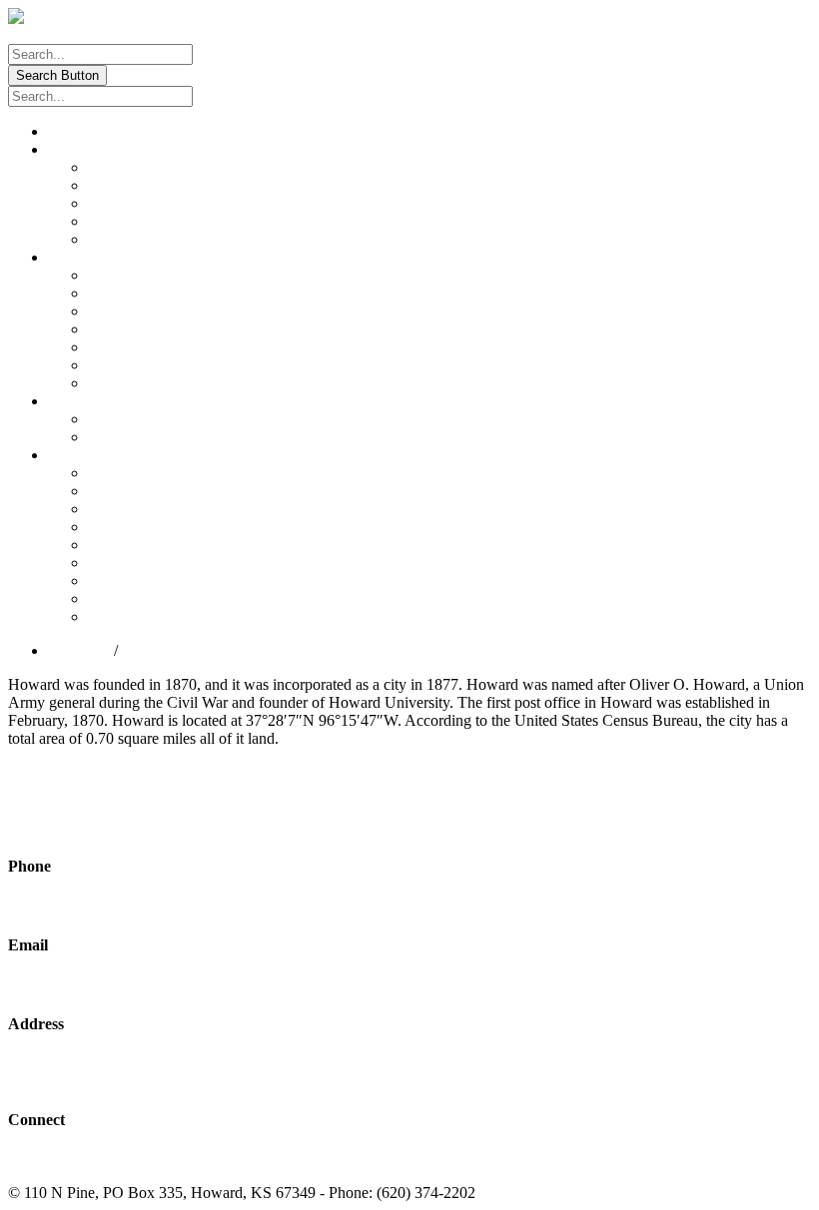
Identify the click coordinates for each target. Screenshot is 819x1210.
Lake (104, 310)
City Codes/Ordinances (161, 275)
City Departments (103, 454)
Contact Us (123, 239)
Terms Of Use (523, 1192)
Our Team (120, 185)
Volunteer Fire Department (172, 616)
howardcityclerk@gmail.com (99, 983)
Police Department (146, 598)
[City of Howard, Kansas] (93, 16)
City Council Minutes (156, 436)
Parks (105, 346)
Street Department (145, 490)
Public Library (133, 364)
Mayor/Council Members (167, 418)
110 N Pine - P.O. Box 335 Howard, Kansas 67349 (93, 1071)
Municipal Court (140, 328)
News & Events (138, 221)
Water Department (145, 508)
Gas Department (139, 544)
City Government (103, 257)
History (111, 203)
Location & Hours (145, 167)
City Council (88, 400)
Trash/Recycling (139, 562)
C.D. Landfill (130, 580)
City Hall (117, 472)
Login (27, 34)
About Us (79, 149)
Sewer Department (147, 526)
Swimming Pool (139, 382)
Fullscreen (50, 802)
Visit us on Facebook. (76, 1158)
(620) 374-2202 (57, 906)
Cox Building (131, 293)
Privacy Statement (629, 1192)
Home (67, 131)
